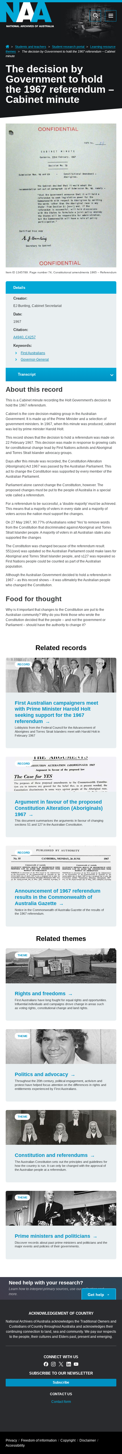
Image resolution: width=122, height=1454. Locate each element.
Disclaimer (87, 1440)
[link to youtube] (76, 1364)
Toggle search (95, 15)
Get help (96, 1294)
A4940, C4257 (24, 337)
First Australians (33, 353)
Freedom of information (39, 1440)
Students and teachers (30, 46)
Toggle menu (110, 15)
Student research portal (68, 46)
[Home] (27, 23)
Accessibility (15, 1445)
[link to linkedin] (68, 1364)
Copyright (67, 1440)
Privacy (11, 1440)
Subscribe (61, 1382)
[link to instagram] (53, 1364)
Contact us (61, 1394)
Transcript (26, 374)
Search (68, 16)
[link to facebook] (46, 1364)
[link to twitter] (61, 1364)
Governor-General (35, 360)
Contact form (61, 1402)
